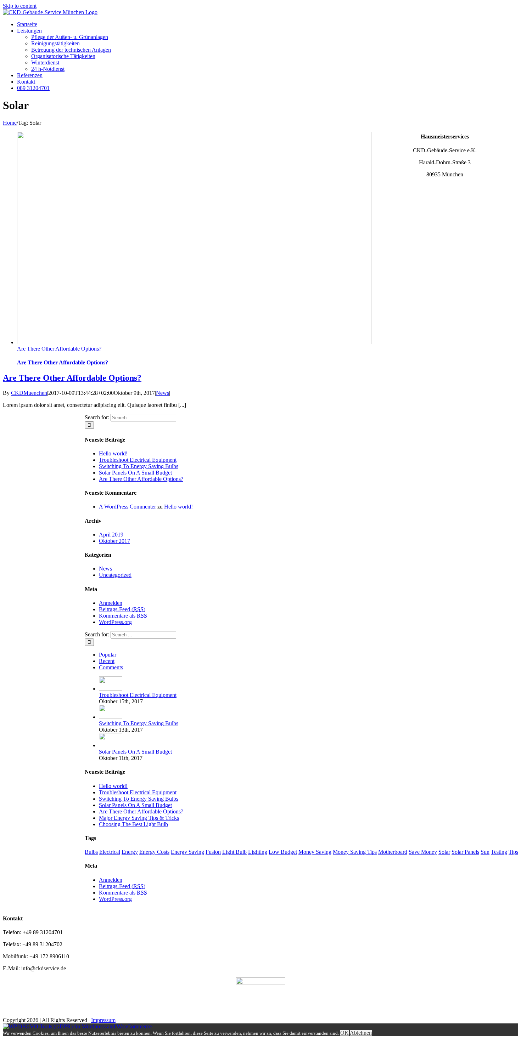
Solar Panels (465, 852)
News (162, 393)
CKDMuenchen (29, 393)
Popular (107, 655)
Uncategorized (115, 575)
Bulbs (91, 852)
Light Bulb (234, 852)
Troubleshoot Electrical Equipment (138, 460)
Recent (106, 661)
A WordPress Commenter (127, 507)
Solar (444, 852)
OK (344, 1033)
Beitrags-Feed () (122, 609)
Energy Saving (187, 852)
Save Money (423, 852)
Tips (513, 852)
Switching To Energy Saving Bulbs (138, 466)
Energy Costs (154, 852)
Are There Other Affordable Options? (59, 349)
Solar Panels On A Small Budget (135, 473)
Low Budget (283, 852)
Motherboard (392, 852)
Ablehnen (361, 1033)
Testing (499, 852)
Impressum (103, 1020)
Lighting (257, 852)
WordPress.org (115, 622)
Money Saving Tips (355, 852)
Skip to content (20, 6)
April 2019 (111, 535)
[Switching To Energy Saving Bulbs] (110, 717)
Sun (485, 852)
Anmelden (110, 603)
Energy (130, 852)
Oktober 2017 (114, 541)
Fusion (213, 852)
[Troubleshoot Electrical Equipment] (110, 689)
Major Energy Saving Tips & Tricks (139, 818)
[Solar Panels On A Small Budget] (110, 745)
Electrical (109, 852)
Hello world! (113, 453)
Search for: (97, 417)
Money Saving (314, 852)
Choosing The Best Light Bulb (133, 824)
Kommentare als (123, 616)
